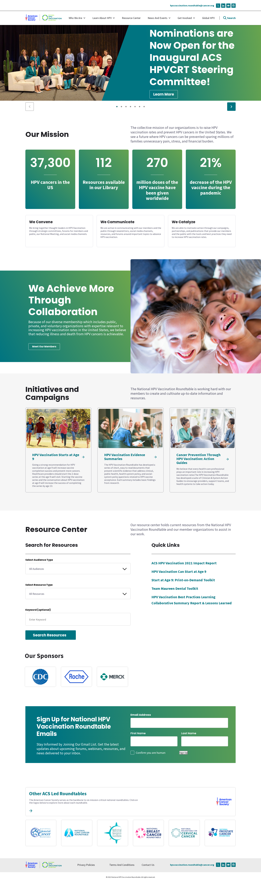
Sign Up (183, 752)
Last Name (188, 732)
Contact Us (148, 865)
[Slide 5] (139, 107)
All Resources (36, 594)
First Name (138, 732)
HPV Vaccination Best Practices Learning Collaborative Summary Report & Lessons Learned (191, 600)
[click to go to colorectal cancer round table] (40, 833)
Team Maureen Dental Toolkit (174, 588)
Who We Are (75, 18)
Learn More (163, 94)
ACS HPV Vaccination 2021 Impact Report (184, 563)
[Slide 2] (126, 107)
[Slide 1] (121, 107)
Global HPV (208, 18)
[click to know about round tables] (30, 810)
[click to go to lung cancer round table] (76, 833)
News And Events (157, 18)
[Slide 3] (130, 107)
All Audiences (36, 569)
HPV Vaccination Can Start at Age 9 (178, 571)
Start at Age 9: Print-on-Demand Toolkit (183, 580)
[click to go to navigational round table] (112, 833)
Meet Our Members (44, 346)
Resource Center (131, 18)
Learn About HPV (102, 18)
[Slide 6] (144, 107)
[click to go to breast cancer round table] (148, 833)
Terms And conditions (121, 865)
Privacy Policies (86, 865)
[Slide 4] (135, 107)
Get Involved (185, 18)
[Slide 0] (117, 107)
